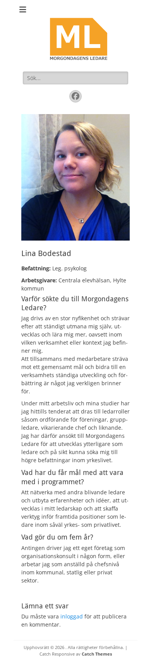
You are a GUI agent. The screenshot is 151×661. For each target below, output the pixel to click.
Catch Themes (97, 654)
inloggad (71, 616)
